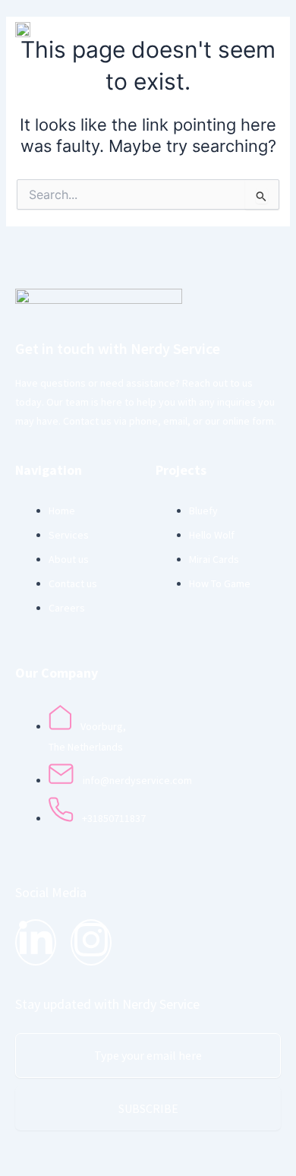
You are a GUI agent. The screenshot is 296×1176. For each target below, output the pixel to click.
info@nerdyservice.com (137, 780)
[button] (190, 29)
